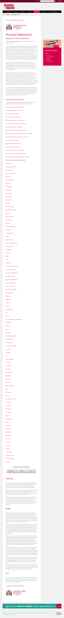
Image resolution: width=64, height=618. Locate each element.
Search (38, 1)
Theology (8, 445)
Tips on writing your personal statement (14, 110)
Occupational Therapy (10, 399)
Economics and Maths (10, 276)
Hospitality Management (11, 336)
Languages (8, 352)
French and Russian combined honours (14, 319)
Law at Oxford (9, 365)
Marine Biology (9, 372)
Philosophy (8, 408)
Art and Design (9, 196)
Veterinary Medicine (10, 458)
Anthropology (9, 186)
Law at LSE (8, 362)
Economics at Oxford (10, 286)
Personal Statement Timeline (12, 147)
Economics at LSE (9, 292)
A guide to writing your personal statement (15, 107)
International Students (53, 11)
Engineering (8, 299)
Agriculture (8, 176)
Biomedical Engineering (11, 210)
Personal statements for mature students (15, 150)
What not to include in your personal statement (16, 130)
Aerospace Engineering (11, 173)
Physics (7, 415)
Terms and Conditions (6, 614)
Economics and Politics (11, 282)
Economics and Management (12, 273)
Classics (7, 236)
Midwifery (8, 382)
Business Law (8, 219)
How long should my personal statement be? (15, 120)
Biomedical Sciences (10, 206)
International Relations (11, 345)
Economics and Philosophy (11, 279)
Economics (8, 263)
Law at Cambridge (10, 359)
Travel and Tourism (10, 455)
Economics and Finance (11, 269)
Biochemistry (9, 200)
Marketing (8, 369)
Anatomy (8, 183)
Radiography (8, 428)
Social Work (8, 438)
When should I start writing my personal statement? (17, 137)
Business (8, 213)
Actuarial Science (9, 170)
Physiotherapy (9, 418)
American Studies (9, 180)
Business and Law (9, 216)
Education (8, 296)
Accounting (8, 163)
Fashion (7, 306)
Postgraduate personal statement (13, 143)
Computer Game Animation (12, 243)
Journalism (8, 349)
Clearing (30, 11)
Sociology (8, 442)
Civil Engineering (9, 233)
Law (7, 355)
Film (7, 312)
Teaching (8, 448)
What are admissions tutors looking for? (14, 127)
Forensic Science (9, 309)
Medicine (8, 379)
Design (7, 256)
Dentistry (8, 253)
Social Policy (8, 435)
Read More (56, 46)
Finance (7, 316)
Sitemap (48, 612)
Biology (7, 203)
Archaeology (8, 190)
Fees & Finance (29, 612)
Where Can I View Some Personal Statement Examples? (17, 156)
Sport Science (9, 432)
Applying (36, 11)
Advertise (13, 614)
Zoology (7, 462)
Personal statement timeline (12, 113)
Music (7, 389)
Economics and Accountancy (12, 266)
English (7, 302)
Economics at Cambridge (11, 289)
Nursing (7, 395)
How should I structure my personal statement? (16, 123)
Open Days (23, 11)
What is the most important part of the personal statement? (19, 133)
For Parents (44, 11)
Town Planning (9, 452)
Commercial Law (9, 239)
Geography (8, 322)
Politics (7, 422)
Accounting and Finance (11, 166)
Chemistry (8, 229)
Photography (9, 412)
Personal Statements (15, 14)
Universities (9, 11)
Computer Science (10, 246)
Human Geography (10, 339)
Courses (16, 11)
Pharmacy (8, 405)
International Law (10, 342)
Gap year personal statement (12, 140)
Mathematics (9, 375)
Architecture (8, 193)
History (7, 329)
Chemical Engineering (10, 226)
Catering (8, 223)
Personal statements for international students (16, 153)
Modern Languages (10, 385)
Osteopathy (8, 402)
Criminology (8, 249)
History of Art (9, 332)
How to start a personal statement (13, 117)
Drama (7, 259)
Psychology (8, 425)
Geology (7, 326)
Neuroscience (9, 392)
